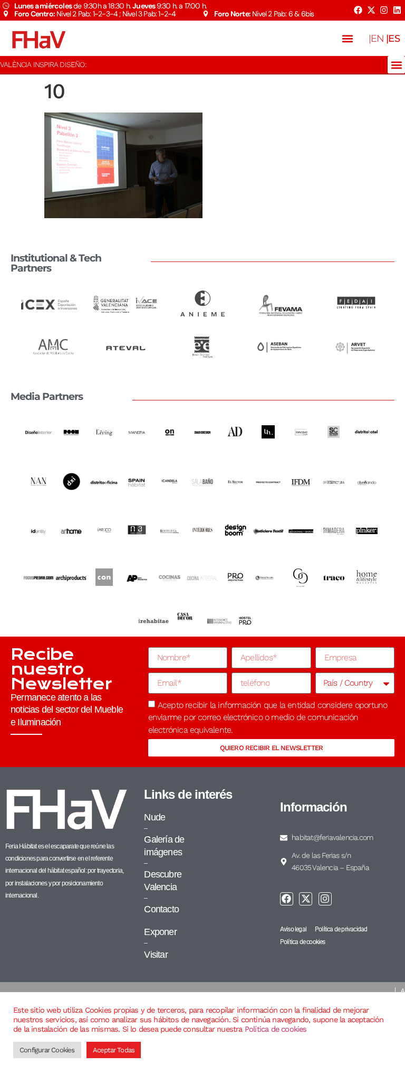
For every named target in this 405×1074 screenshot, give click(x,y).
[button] (347, 38)
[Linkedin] (397, 10)
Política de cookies (276, 1029)
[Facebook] (358, 10)
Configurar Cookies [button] (47, 1050)
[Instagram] (384, 10)
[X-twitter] (371, 10)
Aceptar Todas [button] (114, 1050)
